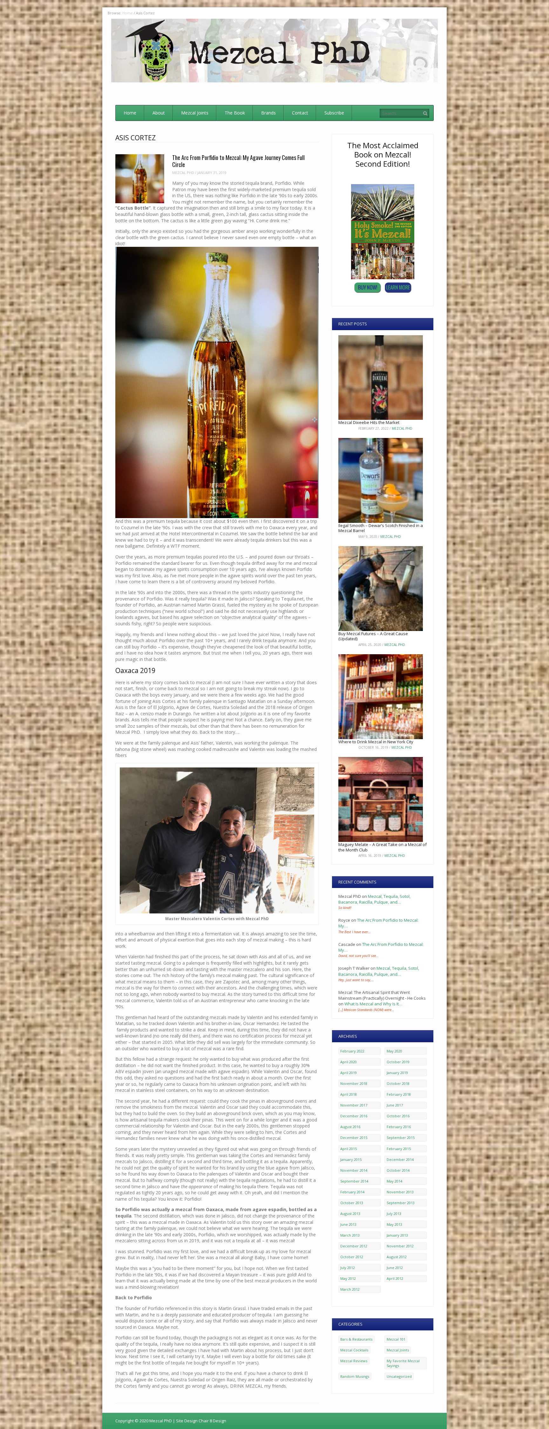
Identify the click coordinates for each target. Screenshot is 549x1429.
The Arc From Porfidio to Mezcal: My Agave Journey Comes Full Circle (238, 160)
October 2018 (398, 1083)
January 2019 (397, 1072)
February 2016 (399, 1126)
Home (130, 113)
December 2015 (353, 1137)
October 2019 (398, 1061)
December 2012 (353, 1246)
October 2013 (351, 1202)
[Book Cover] (382, 278)
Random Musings (354, 1376)
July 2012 (347, 1267)
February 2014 (352, 1192)
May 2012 (348, 1278)
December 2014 (400, 1159)
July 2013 (394, 1213)
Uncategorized (399, 1376)
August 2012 (397, 1256)
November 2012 (400, 1246)
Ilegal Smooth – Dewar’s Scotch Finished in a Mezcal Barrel (380, 528)
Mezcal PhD (183, 172)
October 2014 (398, 1170)
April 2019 (348, 1072)
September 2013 (401, 1202)
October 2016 (398, 1115)
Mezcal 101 (396, 1339)
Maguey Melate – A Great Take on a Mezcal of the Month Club (382, 847)
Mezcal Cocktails (354, 1350)
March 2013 (350, 1235)
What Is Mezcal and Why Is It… (373, 1004)
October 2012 (351, 1256)
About (158, 113)
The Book (235, 113)
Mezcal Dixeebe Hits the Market (368, 422)
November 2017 (353, 1105)
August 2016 (350, 1126)
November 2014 (353, 1170)
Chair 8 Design (212, 1421)
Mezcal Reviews (353, 1360)
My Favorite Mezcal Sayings (403, 1363)
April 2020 (348, 1061)
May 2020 (394, 1051)
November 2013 (400, 1192)
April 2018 (348, 1094)
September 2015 (401, 1137)
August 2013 (350, 1213)
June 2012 (395, 1267)
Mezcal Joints (194, 113)
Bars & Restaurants (356, 1339)
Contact (300, 113)
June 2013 (348, 1224)
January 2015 (351, 1159)
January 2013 (397, 1235)
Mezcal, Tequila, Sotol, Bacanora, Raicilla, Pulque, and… (374, 899)
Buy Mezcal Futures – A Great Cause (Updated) (373, 636)
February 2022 (352, 1051)
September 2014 (354, 1181)
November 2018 (353, 1083)
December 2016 (353, 1115)
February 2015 (399, 1148)
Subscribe (334, 113)
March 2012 (350, 1289)
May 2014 (394, 1181)
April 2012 (395, 1278)
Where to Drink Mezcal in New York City (375, 742)
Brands (268, 113)
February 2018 (399, 1094)
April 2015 (348, 1148)
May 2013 (394, 1224)
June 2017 (395, 1105)
